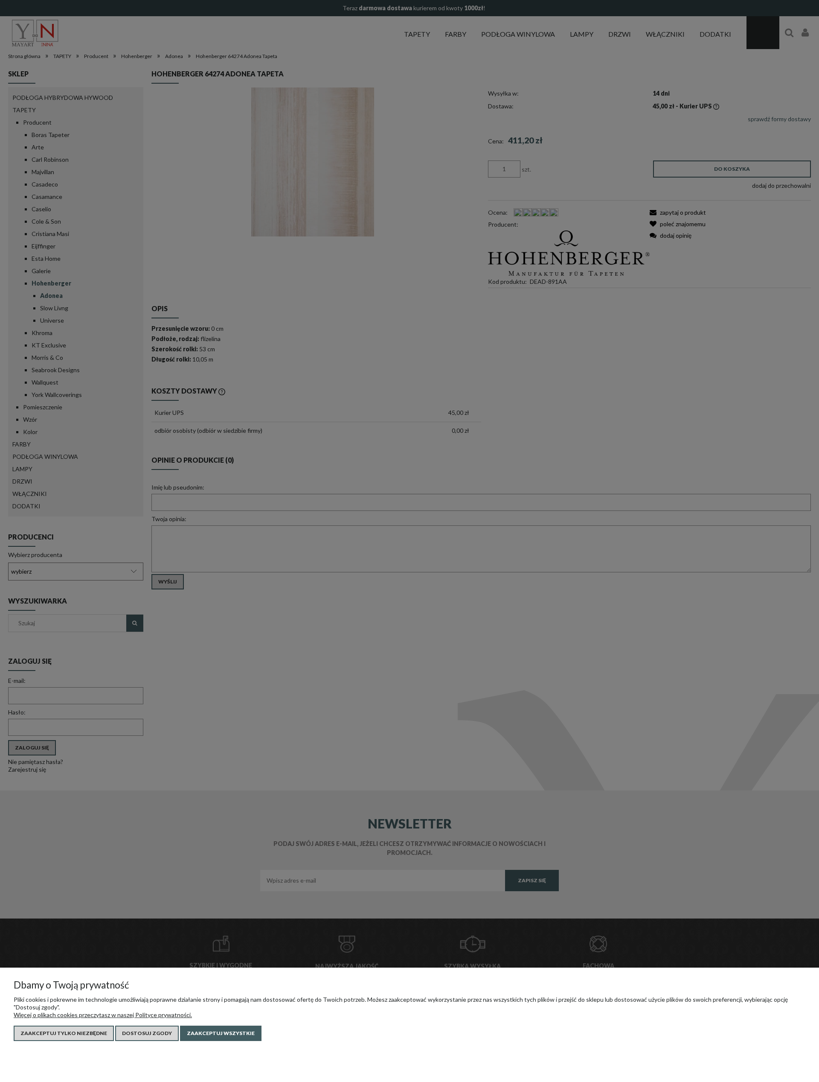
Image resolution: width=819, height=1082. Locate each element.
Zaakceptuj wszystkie (221, 1033)
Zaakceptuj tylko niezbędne (63, 1033)
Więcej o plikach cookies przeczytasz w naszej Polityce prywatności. (103, 1014)
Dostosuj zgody (147, 1033)
